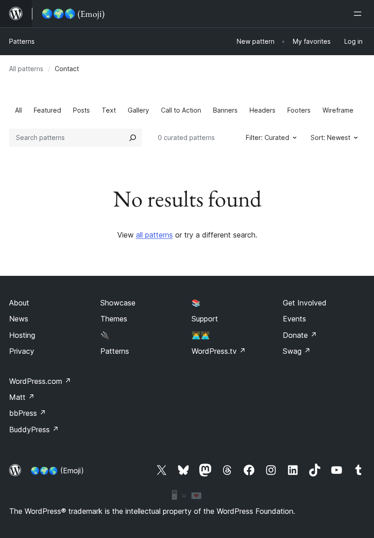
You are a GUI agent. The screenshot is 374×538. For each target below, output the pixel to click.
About (19, 302)
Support (205, 318)
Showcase (117, 302)
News (18, 318)
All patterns (26, 68)
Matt (22, 397)
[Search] (133, 138)
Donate (300, 335)
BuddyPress (34, 429)
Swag (297, 351)
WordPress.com (40, 381)
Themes (113, 318)
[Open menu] (359, 13)
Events (294, 318)
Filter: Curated (267, 137)
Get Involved (305, 302)
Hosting (22, 335)
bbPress (27, 413)
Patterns (22, 41)
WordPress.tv (219, 351)
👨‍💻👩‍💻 (201, 335)
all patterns (154, 234)
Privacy (21, 351)
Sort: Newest (330, 137)
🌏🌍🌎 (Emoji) (57, 470)
